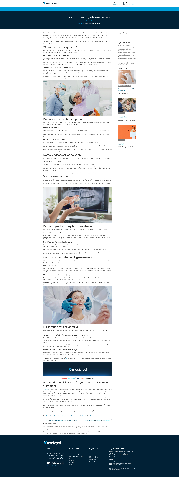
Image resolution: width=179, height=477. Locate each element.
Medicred (47, 389)
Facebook (71, 460)
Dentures (78, 416)
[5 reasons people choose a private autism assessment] (127, 105)
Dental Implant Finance (69, 416)
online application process (55, 404)
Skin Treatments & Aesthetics (124, 85)
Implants (82, 416)
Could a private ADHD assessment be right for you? (127, 143)
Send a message (130, 4)
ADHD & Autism (121, 112)
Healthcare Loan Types (75, 454)
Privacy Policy (92, 454)
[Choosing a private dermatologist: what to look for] (127, 77)
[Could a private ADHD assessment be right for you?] (127, 132)
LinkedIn (71, 464)
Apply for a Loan (54, 9)
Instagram (71, 462)
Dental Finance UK (58, 416)
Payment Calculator (89, 9)
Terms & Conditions (94, 452)
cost (66, 358)
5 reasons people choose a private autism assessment (126, 116)
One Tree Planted (93, 461)
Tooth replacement (94, 416)
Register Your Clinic (124, 9)
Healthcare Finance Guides (76, 456)
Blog (82, 23)
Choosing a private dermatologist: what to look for (126, 89)
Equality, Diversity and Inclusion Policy (94, 457)
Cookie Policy (92, 459)
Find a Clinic (72, 9)
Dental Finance (50, 416)
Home (79, 23)
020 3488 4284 (116, 4)
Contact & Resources (106, 9)
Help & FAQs (72, 452)
